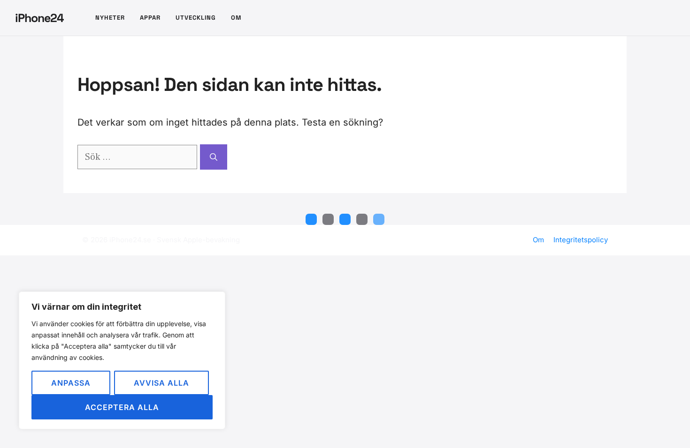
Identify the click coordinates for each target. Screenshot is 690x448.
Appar (150, 18)
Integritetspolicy (580, 239)
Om (236, 18)
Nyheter (110, 18)
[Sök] (213, 157)
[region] (122, 360)
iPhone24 (39, 17)
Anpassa (71, 383)
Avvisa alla (161, 383)
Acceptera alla (122, 407)
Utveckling (196, 18)
